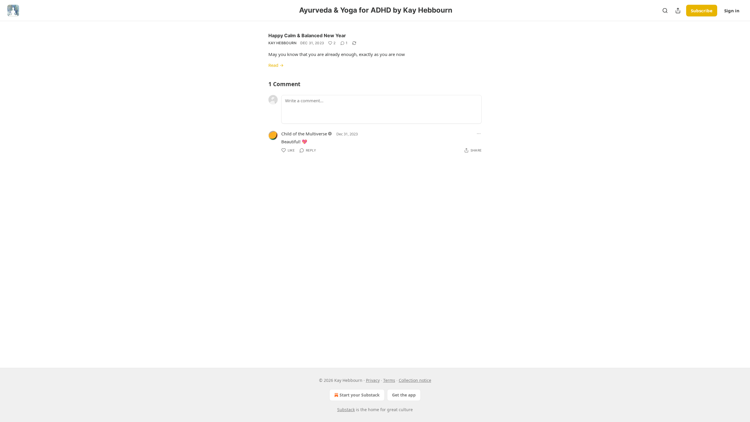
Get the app (404, 395)
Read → (276, 65)
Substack (346, 409)
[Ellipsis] (478, 133)
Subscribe (701, 10)
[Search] (665, 10)
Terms (389, 380)
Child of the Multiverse (304, 134)
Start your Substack (360, 395)
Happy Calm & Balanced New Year (307, 35)
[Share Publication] (678, 10)
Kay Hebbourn (282, 43)
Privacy (373, 380)
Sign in (731, 10)
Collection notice (415, 380)
